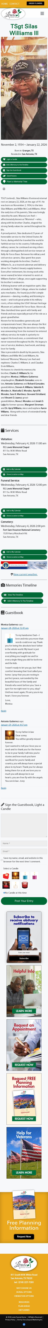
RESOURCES (24, 1302)
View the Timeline (15, 595)
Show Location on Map (15, 474)
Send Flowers (12, 176)
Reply (3, 711)
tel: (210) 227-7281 (24, 1282)
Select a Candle (10, 869)
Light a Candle (12, 159)
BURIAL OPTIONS (24, 1292)
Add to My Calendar (13, 469)
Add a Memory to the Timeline (17, 165)
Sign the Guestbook (13, 170)
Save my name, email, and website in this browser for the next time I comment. (23, 860)
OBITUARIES (24, 1310)
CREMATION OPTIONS (24, 1296)
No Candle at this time (16, 893)
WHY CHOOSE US (24, 1288)
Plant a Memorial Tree (17, 181)
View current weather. (25, 574)
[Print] (4, 189)
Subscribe (24, 958)
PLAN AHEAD (24, 1306)
